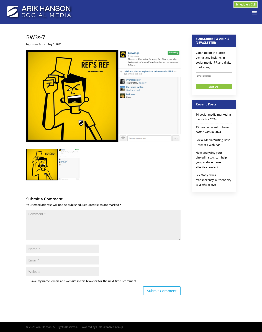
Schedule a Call (245, 4)
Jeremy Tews (37, 44)
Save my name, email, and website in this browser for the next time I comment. (83, 281)
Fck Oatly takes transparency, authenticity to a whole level (213, 180)
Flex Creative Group (109, 327)
